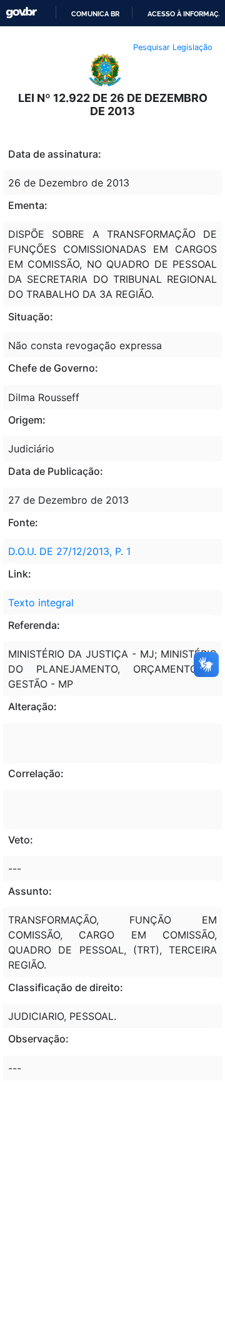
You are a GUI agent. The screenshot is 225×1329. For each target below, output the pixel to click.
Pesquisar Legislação (172, 47)
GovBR (21, 13)
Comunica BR (95, 13)
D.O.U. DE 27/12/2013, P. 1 (69, 551)
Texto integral (41, 602)
